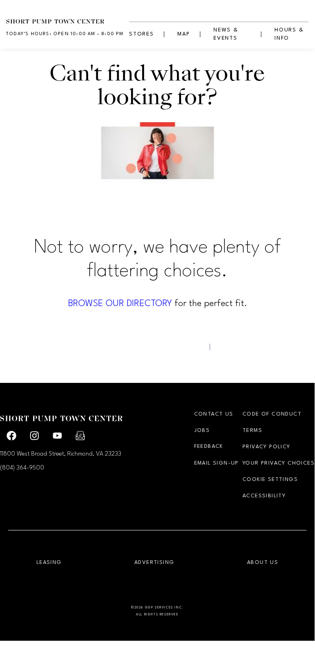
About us (262, 562)
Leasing (49, 562)
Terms (252, 430)
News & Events (225, 34)
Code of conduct (271, 414)
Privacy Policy (266, 446)
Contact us (213, 414)
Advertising (154, 562)
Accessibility (264, 496)
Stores (141, 34)
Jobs (202, 430)
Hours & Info (289, 34)
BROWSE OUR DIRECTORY (120, 303)
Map (183, 34)
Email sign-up (216, 463)
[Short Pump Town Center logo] (67, 16)
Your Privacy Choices (278, 463)
